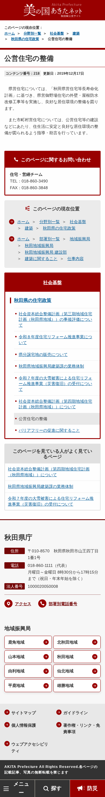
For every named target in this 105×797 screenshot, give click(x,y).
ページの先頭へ (95, 771)
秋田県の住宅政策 (25, 39)
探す (56, 788)
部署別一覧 (49, 239)
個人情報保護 (23, 725)
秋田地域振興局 (39, 245)
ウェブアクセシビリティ (29, 747)
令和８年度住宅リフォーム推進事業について (55, 339)
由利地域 (16, 671)
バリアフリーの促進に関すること (49, 430)
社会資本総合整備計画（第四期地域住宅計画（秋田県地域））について (55, 404)
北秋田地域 (67, 642)
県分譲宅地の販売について (43, 354)
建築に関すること (41, 258)
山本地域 (16, 656)
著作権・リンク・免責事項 (81, 728)
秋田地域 (65, 656)
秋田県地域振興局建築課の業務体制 (51, 366)
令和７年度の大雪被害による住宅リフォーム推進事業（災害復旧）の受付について (55, 384)
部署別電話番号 (63, 603)
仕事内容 (75, 258)
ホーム (9, 33)
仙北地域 (65, 671)
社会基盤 (57, 33)
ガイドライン (75, 712)
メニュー (21, 788)
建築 (76, 33)
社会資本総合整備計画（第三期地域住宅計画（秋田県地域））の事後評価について (55, 319)
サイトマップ (23, 712)
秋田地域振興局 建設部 (46, 252)
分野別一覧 (32, 33)
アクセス (23, 603)
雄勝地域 (65, 685)
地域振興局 (80, 239)
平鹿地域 (16, 685)
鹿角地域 (16, 642)
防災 (92, 788)
